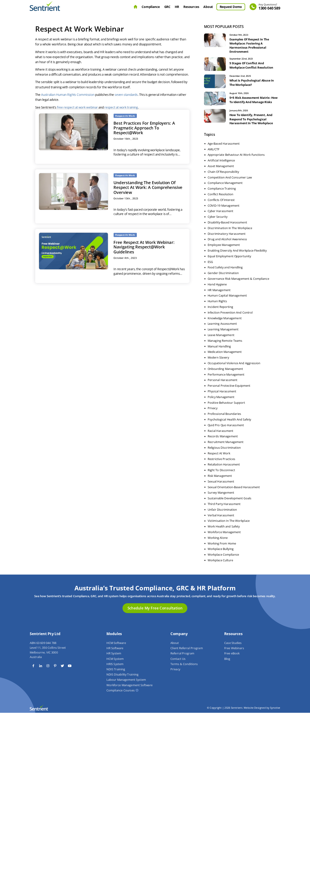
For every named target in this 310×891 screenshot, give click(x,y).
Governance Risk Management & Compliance (238, 279)
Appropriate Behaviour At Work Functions (236, 155)
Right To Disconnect (221, 470)
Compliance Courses (120, 690)
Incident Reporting (220, 307)
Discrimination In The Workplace (230, 228)
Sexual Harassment (221, 481)
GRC (167, 7)
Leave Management (221, 335)
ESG (210, 262)
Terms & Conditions (184, 664)
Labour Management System (126, 680)
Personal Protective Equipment (229, 386)
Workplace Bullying (221, 549)
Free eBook (231, 653)
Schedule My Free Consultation (155, 608)
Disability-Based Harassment (227, 222)
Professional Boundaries (224, 414)
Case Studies (233, 643)
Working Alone (218, 538)
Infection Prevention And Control (230, 312)
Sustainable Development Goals (229, 498)
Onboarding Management (225, 369)
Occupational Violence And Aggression (234, 363)
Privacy (212, 408)
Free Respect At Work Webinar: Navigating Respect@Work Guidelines (144, 246)
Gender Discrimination (223, 273)
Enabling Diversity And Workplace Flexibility (237, 251)
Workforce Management (224, 532)
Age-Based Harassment (224, 143)
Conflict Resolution (221, 194)
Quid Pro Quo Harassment (226, 425)
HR (177, 7)
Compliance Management (225, 183)
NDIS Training (115, 669)
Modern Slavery (218, 358)
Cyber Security (217, 217)
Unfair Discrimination (222, 509)
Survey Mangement (221, 493)
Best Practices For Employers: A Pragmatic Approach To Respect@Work (144, 127)
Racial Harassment (220, 431)
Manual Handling (219, 346)
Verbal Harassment (221, 515)
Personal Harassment (222, 380)
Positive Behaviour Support (226, 403)
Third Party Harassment (224, 504)
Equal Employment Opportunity (229, 256)
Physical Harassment (222, 391)
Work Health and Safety (224, 527)
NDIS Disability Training (122, 675)
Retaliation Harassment (224, 465)
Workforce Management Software (129, 685)
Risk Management (220, 476)
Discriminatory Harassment (227, 234)
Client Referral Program (186, 648)
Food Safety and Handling (225, 267)
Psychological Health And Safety (229, 420)
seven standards (126, 95)
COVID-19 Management (223, 205)
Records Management (223, 436)
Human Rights (217, 301)
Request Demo (231, 7)
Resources (191, 7)
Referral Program (182, 653)
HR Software (114, 648)
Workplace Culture (220, 560)
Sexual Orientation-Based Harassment (234, 487)
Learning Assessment (222, 324)
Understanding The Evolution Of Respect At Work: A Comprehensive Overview (148, 187)
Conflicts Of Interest (221, 200)
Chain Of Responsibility (223, 172)
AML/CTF (213, 149)
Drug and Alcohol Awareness (227, 239)
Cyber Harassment (220, 211)
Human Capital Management (227, 296)
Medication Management (225, 352)
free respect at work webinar (77, 107)
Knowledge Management (225, 318)
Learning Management (223, 329)
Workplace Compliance (223, 555)
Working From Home (222, 543)
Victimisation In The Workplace (229, 521)
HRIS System (114, 664)
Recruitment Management (226, 442)
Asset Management (221, 166)
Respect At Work (219, 453)
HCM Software (116, 643)
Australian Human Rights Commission (67, 95)
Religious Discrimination (224, 448)
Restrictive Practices (221, 459)
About (208, 7)
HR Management (219, 290)
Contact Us (177, 659)
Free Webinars (234, 648)
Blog (227, 659)
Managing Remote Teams (225, 341)
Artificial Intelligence (221, 160)
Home (135, 7)
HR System (113, 653)
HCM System (115, 659)
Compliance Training (222, 189)
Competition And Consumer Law (230, 177)
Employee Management (224, 245)
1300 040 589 (269, 7)
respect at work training (121, 107)
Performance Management (226, 374)
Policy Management (221, 397)
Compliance (151, 7)
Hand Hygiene (217, 284)
